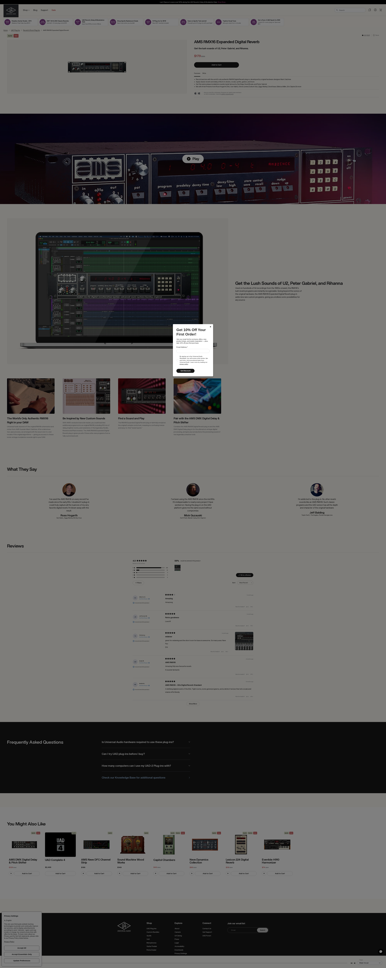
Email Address (182, 347)
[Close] (210, 326)
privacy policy (184, 364)
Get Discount (185, 371)
